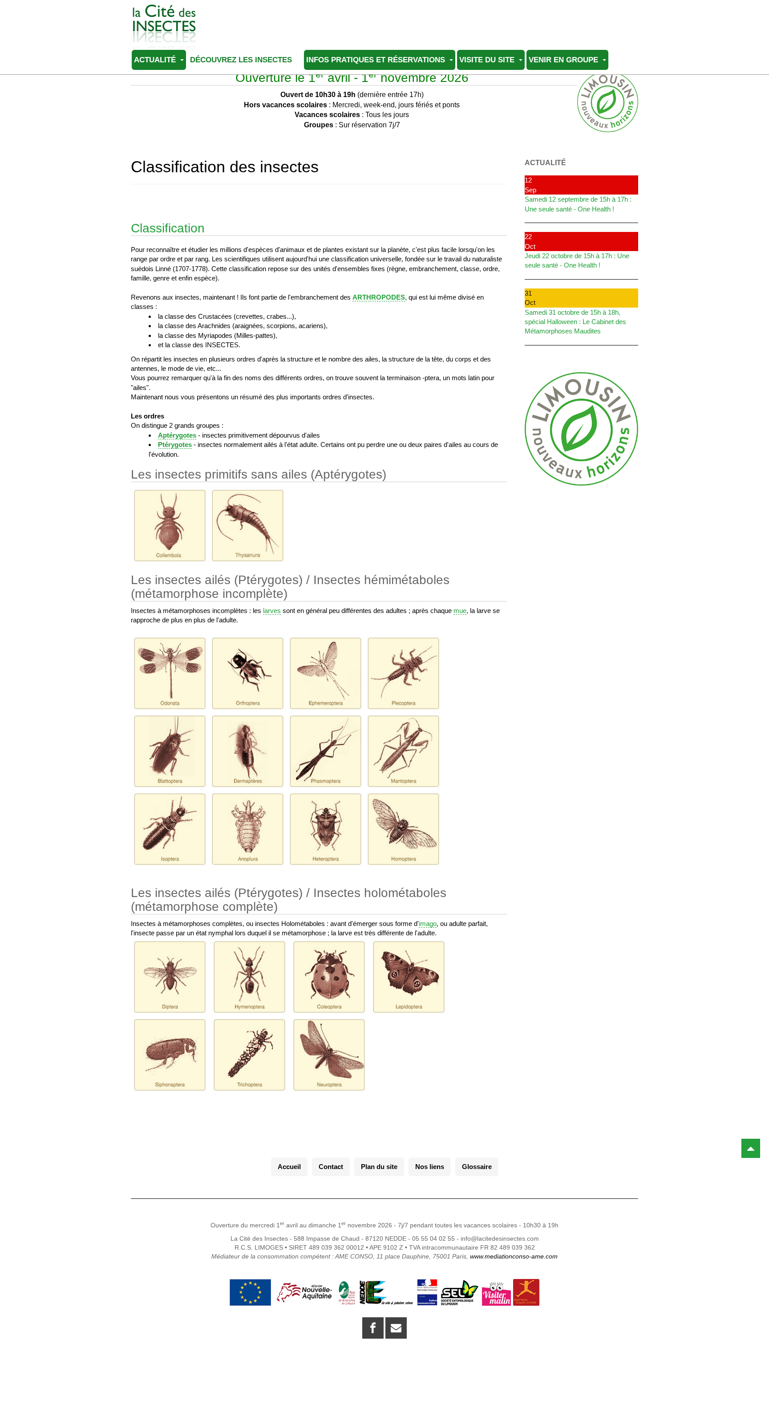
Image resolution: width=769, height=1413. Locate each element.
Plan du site (379, 1166)
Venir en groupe (564, 60)
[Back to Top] (750, 1148)
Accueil (289, 1166)
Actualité (156, 60)
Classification (168, 228)
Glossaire (477, 1166)
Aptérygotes (177, 435)
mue (459, 610)
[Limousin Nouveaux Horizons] (581, 429)
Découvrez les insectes (242, 60)
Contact (331, 1166)
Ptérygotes (175, 444)
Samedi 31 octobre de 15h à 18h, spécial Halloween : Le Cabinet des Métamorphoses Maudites (575, 322)
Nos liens (429, 1166)
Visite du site (488, 60)
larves (272, 610)
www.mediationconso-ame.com (514, 1256)
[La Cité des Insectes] (164, 16)
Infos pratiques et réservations (376, 60)
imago (428, 923)
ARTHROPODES (378, 297)
